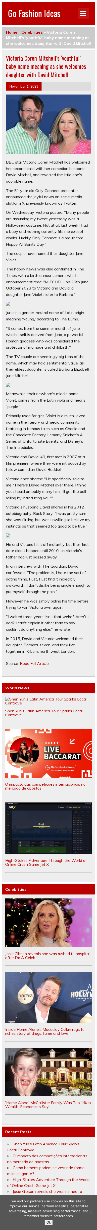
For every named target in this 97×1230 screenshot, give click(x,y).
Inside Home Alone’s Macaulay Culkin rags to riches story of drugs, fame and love (45, 1031)
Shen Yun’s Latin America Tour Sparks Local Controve (44, 712)
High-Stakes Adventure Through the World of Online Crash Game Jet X (46, 862)
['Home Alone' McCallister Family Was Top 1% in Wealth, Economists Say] (48, 1094)
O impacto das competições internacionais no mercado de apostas (45, 786)
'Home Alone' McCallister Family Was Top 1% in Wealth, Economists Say (48, 1104)
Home (11, 32)
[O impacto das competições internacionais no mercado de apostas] (48, 776)
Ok (49, 1222)
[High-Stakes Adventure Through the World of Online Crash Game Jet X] (48, 852)
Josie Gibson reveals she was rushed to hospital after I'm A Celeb (47, 955)
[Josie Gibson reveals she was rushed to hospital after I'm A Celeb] (48, 945)
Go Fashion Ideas (34, 13)
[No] (90, 1212)
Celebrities (32, 32)
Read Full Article (34, 663)
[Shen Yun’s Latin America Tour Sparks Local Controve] (48, 702)
